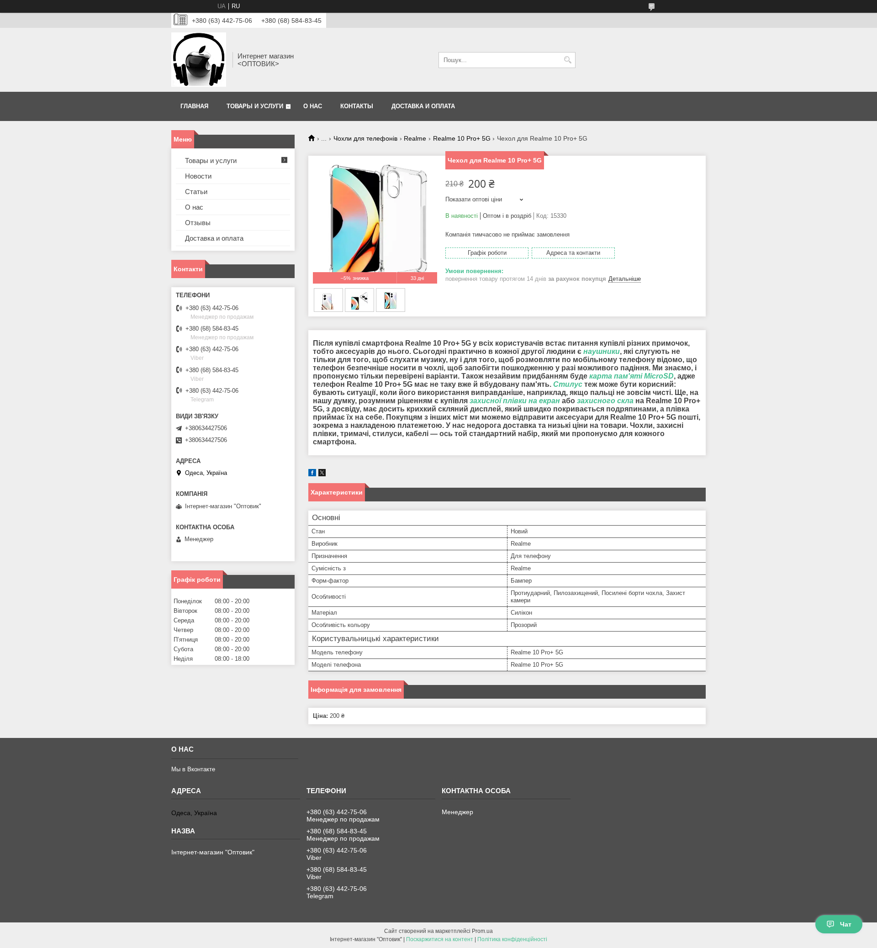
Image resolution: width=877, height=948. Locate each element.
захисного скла (605, 401)
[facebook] (312, 474)
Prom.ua (482, 931)
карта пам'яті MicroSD (631, 376)
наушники (601, 351)
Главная (194, 106)
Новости (198, 176)
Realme (415, 138)
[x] (322, 474)
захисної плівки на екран (515, 401)
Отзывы (198, 222)
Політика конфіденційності (512, 939)
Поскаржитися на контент (439, 939)
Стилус (567, 384)
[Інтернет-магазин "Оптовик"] (198, 59)
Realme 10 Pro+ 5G (462, 138)
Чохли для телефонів (365, 138)
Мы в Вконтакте (193, 769)
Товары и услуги (255, 106)
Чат (845, 924)
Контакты (356, 106)
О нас (312, 106)
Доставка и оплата (423, 106)
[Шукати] (568, 60)
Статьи (196, 191)
